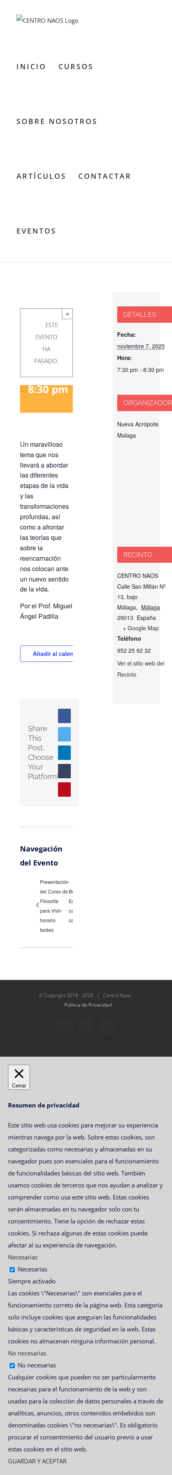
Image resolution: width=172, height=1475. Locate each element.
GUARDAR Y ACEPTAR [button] (37, 1461)
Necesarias (32, 1269)
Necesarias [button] (23, 1257)
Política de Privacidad (88, 1004)
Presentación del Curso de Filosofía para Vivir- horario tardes (54, 905)
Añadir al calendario (60, 654)
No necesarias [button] (27, 1353)
